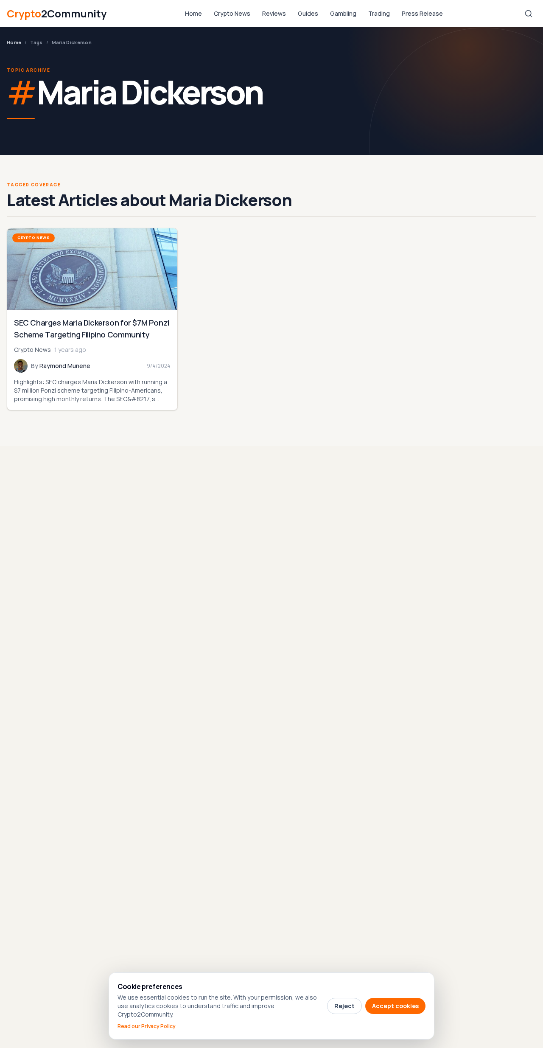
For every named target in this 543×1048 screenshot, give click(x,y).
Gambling (343, 13)
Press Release (422, 13)
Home (193, 13)
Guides (308, 13)
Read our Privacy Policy (147, 1026)
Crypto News (232, 13)
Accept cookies (395, 1006)
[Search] (528, 13)
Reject (344, 1006)
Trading (379, 13)
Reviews (274, 13)
